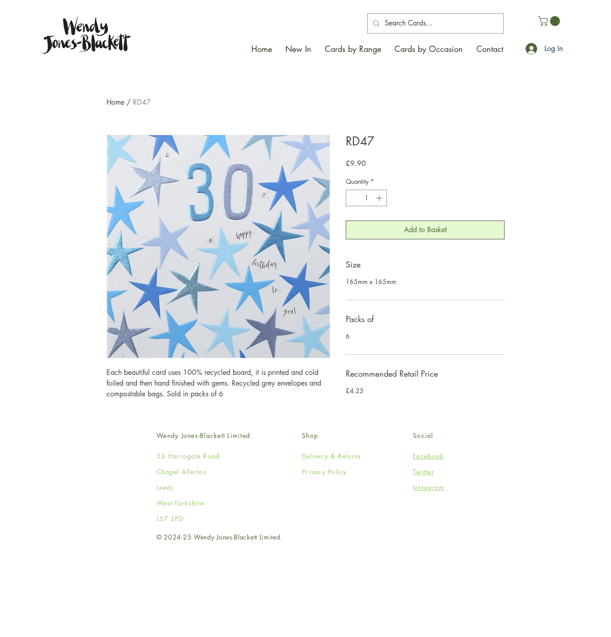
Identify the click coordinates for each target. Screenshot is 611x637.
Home (115, 102)
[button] (353, 49)
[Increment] (380, 198)
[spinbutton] (366, 198)
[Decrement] (352, 198)
